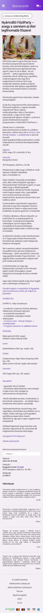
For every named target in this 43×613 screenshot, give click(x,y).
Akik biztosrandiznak (10, 449)
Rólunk (20, 591)
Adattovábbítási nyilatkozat (20, 587)
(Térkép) (20, 467)
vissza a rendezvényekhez (17, 15)
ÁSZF (19, 599)
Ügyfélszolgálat (20, 595)
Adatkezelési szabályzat (19, 583)
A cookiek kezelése (20, 579)
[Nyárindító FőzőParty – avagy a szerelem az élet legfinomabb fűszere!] (21, 47)
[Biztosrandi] (27, 4)
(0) (40, 6)
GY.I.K (19, 603)
